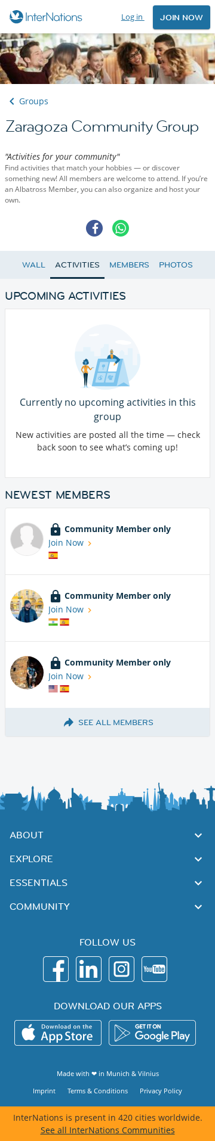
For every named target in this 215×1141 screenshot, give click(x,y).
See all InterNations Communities (108, 1130)
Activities (77, 264)
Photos (175, 264)
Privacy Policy (161, 1090)
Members (129, 264)
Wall (33, 264)
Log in (133, 16)
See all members (115, 722)
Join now (181, 17)
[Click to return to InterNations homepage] (47, 16)
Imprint (44, 1090)
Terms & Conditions (97, 1090)
